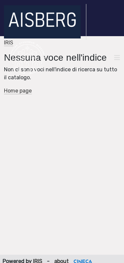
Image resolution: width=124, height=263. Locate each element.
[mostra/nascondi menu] (117, 57)
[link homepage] (45, 22)
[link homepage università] (27, 58)
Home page (18, 91)
